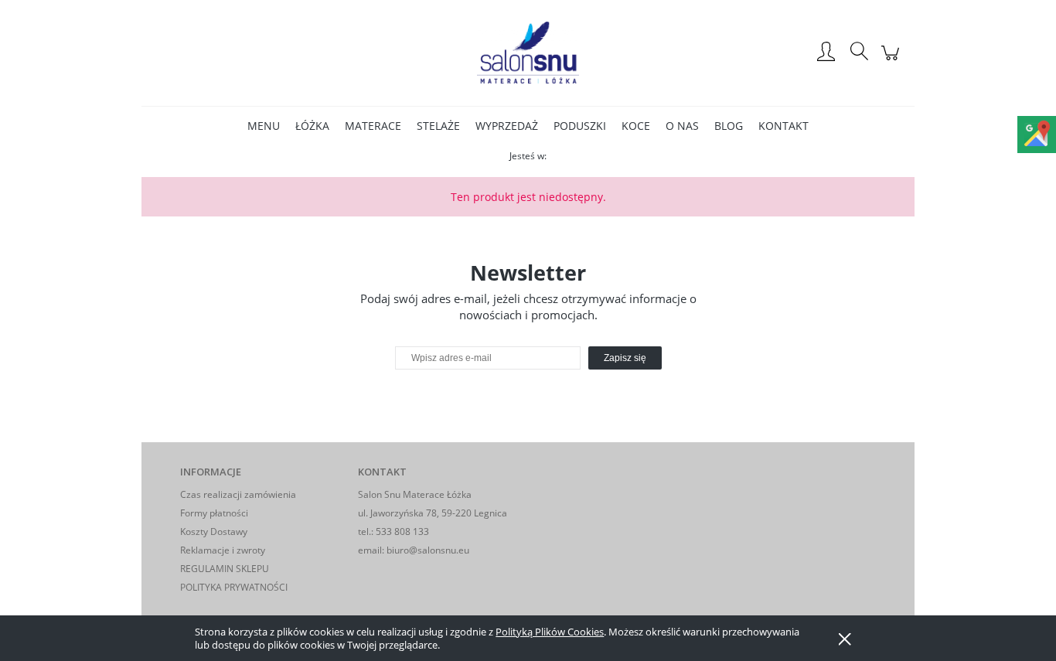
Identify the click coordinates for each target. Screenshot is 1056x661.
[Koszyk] (892, 60)
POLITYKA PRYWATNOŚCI (234, 587)
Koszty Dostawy (213, 531)
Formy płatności (214, 513)
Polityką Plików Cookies (550, 632)
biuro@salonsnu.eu (428, 550)
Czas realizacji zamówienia (238, 494)
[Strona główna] (528, 52)
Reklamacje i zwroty (222, 550)
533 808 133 (402, 531)
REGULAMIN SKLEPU (224, 568)
